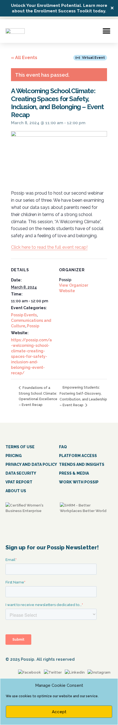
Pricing (13, 455)
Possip (33, 326)
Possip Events (24, 315)
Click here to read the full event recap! (49, 247)
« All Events (24, 57)
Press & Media (74, 473)
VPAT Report (18, 482)
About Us (15, 491)
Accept (59, 711)
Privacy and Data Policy (31, 464)
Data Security (20, 473)
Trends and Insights (81, 464)
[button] (106, 31)
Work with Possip (79, 482)
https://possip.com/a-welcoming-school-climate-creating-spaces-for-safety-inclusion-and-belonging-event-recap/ (31, 356)
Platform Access (78, 455)
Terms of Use (20, 447)
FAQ (63, 447)
